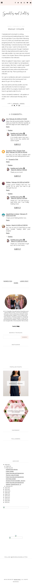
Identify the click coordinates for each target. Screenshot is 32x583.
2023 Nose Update (11, 478)
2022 (6, 487)
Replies (10, 130)
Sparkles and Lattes (16, 133)
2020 (6, 491)
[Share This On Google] (19, 105)
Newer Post (8, 281)
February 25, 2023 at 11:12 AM (18, 119)
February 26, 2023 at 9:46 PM (20, 182)
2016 (6, 497)
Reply (8, 127)
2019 (6, 492)
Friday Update (10, 471)
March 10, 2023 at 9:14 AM (19, 241)
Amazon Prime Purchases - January (15, 480)
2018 (6, 494)
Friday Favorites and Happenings (15, 473)
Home (16, 283)
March (8, 466)
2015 (6, 499)
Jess (7, 119)
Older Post (23, 281)
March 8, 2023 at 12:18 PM (19, 225)
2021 (6, 489)
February (8, 468)
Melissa (8, 182)
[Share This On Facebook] (12, 105)
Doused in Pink (13, 159)
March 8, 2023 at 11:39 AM (19, 170)
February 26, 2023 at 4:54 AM (18, 152)
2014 (6, 500)
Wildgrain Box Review (12, 469)
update (22, 103)
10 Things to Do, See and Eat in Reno (16, 411)
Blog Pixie (17, 579)
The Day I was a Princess (12, 475)
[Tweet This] (15, 105)
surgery (16, 103)
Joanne (8, 225)
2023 (6, 464)
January (8, 486)
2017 (6, 495)
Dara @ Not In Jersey (12, 214)
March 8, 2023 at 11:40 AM (19, 198)
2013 (6, 502)
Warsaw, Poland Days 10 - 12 (13, 484)
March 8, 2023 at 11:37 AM (19, 135)
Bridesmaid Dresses (16, 383)
